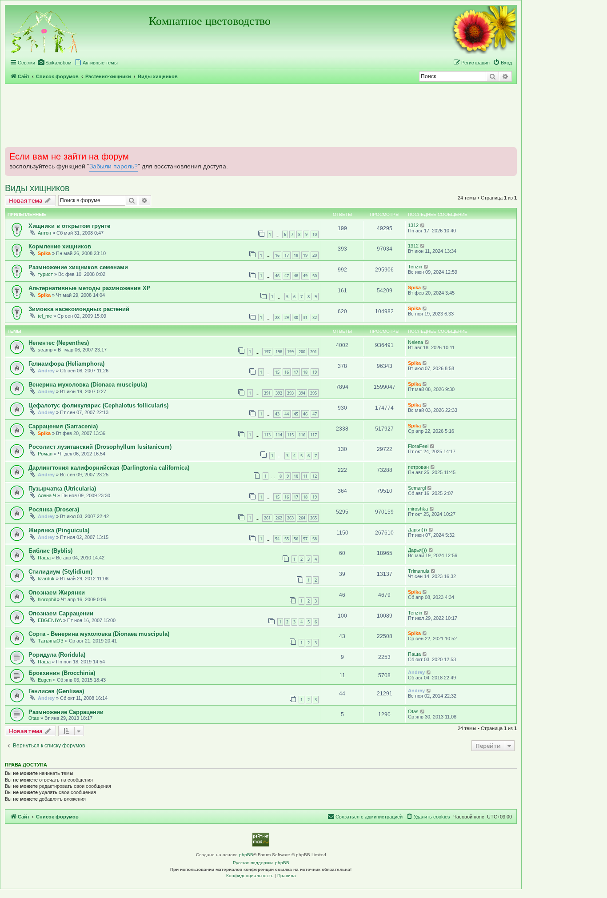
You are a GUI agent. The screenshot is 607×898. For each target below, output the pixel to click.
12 (314, 476)
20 (314, 255)
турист (45, 274)
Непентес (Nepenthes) (58, 342)
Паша (44, 557)
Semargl (417, 488)
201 (313, 352)
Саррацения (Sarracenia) (63, 426)
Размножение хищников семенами (78, 267)
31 (305, 317)
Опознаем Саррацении (60, 613)
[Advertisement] (261, 115)
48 (296, 276)
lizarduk (46, 578)
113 (267, 435)
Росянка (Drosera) (53, 509)
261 (267, 518)
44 (286, 414)
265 (313, 518)
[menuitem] (54, 62)
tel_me (45, 316)
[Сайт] (44, 30)
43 (277, 414)
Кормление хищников (59, 246)
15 (277, 372)
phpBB (246, 854)
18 (296, 255)
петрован (418, 467)
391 (267, 393)
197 (267, 352)
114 (279, 435)
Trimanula (418, 571)
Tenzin (415, 266)
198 (279, 352)
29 (286, 317)
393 (290, 393)
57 (305, 539)
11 (305, 476)
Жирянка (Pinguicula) (58, 530)
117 (313, 435)
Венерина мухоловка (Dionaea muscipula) (87, 384)
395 (313, 393)
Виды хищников (37, 188)
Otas (33, 718)
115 (290, 435)
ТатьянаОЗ (51, 640)
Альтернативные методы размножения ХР (89, 288)
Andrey (46, 370)
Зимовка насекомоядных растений (78, 309)
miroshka (418, 508)
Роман (45, 453)
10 (314, 234)
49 (305, 276)
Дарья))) (417, 529)
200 (302, 352)
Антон (44, 232)
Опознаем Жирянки (56, 592)
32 (314, 317)
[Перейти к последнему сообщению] (423, 225)
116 (302, 435)
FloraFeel (418, 446)
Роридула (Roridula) (56, 654)
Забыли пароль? (113, 166)
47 (286, 276)
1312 (413, 225)
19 (305, 255)
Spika (44, 253)
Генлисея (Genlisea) (56, 691)
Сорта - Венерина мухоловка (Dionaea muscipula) (98, 634)
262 (279, 518)
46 (277, 276)
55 (286, 539)
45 (296, 414)
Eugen (45, 679)
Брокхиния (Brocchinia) (61, 673)
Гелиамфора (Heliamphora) (66, 363)
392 (279, 393)
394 (302, 393)
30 (296, 317)
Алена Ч (47, 495)
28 (277, 317)
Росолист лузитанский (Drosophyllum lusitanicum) (100, 446)
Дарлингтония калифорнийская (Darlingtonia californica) (108, 467)
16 (277, 255)
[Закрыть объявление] (509, 153)
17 (286, 255)
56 (296, 539)
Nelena (415, 342)
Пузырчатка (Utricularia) (62, 488)
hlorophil (47, 599)
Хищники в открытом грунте (69, 226)
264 (302, 518)
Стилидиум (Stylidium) (60, 571)
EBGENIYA (50, 620)
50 (314, 276)
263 (290, 518)
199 (290, 352)
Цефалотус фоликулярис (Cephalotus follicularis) (98, 405)
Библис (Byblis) (50, 550)
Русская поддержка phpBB (261, 862)
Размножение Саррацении (66, 712)
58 (314, 539)
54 (277, 539)
